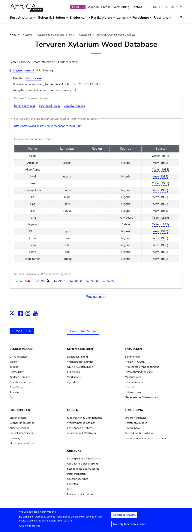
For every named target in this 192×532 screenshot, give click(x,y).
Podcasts (130, 387)
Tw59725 (107, 281)
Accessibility (17, 372)
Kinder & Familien (20, 377)
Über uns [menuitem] (161, 19)
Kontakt (137, 7)
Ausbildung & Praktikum (81, 433)
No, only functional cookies (129, 524)
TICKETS (78, 7)
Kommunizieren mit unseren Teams (145, 438)
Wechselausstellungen (80, 362)
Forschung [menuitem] (140, 19)
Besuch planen (21, 349)
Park (12, 397)
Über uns (74, 451)
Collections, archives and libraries (55, 34)
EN (166, 7)
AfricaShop (16, 387)
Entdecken (133, 349)
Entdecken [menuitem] (78, 19)
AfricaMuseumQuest (22, 382)
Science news (133, 428)
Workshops (74, 377)
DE (172, 7)
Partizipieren (20, 410)
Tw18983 (40, 281)
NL (155, 7)
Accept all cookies (124, 515)
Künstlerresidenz (19, 428)
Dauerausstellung (77, 356)
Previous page (96, 297)
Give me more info (29, 525)
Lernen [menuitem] (122, 19)
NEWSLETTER (21, 331)
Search (14, 62)
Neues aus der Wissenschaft (141, 397)
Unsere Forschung (135, 418)
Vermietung (121, 7)
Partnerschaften (76, 474)
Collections (85, 34)
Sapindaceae (34, 78)
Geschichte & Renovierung (82, 463)
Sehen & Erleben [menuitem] (51, 19)
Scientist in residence (22, 423)
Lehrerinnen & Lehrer (79, 428)
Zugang (14, 367)
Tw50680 (76, 281)
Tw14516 (20, 281)
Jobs (69, 489)
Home (13, 34)
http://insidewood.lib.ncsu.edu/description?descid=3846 (48, 126)
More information (44, 62)
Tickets (14, 362)
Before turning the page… (139, 372)
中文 (179, 7)
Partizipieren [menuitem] (101, 19)
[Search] (181, 17)
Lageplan (72, 484)
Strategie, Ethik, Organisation (84, 458)
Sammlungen (132, 356)
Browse (26, 62)
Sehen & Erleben (80, 349)
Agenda (93, 7)
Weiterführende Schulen (81, 423)
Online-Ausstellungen (80, 367)
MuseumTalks (133, 377)
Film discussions (134, 382)
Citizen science (18, 418)
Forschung (134, 410)
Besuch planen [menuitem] (21, 19)
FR (161, 7)
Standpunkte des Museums (83, 469)
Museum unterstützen (22, 443)
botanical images (24, 106)
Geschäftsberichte (77, 479)
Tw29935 (60, 281)
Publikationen (133, 392)
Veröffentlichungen (136, 423)
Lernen (72, 410)
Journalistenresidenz (21, 433)
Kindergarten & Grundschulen (84, 418)
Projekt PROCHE (135, 362)
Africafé (14, 392)
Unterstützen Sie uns (83, 331)
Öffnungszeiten (19, 356)
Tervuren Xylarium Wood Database (116, 34)
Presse (106, 7)
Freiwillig (15, 438)
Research (27, 34)
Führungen (73, 372)
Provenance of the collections (142, 367)
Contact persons (68, 62)
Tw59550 (92, 281)
